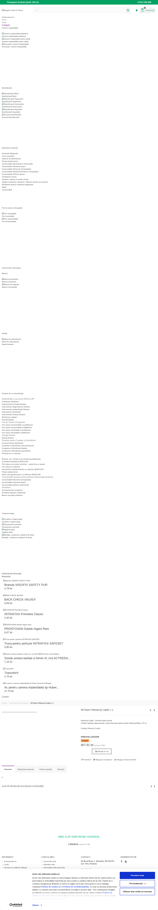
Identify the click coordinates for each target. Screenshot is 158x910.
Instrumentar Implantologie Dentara (16, 409)
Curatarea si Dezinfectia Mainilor (14, 448)
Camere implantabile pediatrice (14, 36)
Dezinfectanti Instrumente (12, 107)
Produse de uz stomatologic (13, 393)
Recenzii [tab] (61, 769)
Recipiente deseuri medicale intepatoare (17, 185)
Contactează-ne (10, 861)
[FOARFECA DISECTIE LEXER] (154, 710)
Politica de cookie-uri (56, 899)
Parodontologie (8, 420)
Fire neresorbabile (9, 221)
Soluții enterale (7, 344)
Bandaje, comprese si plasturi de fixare (17, 537)
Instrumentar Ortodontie (11, 412)
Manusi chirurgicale (9, 287)
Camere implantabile (10, 28)
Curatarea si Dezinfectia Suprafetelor (16, 451)
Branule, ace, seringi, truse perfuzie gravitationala (21, 459)
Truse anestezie (8, 156)
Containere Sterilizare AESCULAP (15, 462)
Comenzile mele (50, 861)
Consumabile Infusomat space (14, 166)
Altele (4, 187)
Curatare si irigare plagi (11, 522)
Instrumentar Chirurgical (11, 268)
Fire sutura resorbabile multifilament (16, 433)
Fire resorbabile (8, 216)
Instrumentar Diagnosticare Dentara (16, 407)
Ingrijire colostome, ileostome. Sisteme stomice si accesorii (25, 182)
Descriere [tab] (8, 769)
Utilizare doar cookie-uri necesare (137, 891)
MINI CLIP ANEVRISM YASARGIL (79, 836)
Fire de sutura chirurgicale (12, 208)
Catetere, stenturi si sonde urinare (15, 179)
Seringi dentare (8, 438)
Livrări (6, 864)
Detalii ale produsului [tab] (26, 769)
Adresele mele (49, 864)
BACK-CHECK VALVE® (20, 599)
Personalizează (136, 883)
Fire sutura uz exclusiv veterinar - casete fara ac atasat (23, 464)
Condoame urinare (9, 177)
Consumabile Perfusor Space (13, 174)
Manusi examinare (9, 282)
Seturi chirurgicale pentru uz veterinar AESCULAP (21, 474)
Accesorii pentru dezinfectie (12, 443)
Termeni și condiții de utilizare (15, 868)
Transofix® (11, 672)
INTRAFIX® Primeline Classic (23, 614)
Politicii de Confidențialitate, (76, 887)
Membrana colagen (9, 417)
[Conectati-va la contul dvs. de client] (137, 10)
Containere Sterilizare (10, 402)
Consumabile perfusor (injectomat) (15, 485)
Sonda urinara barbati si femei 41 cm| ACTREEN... (37, 658)
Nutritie (4, 333)
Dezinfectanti (7, 88)
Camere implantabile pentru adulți (15, 41)
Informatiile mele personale (54, 868)
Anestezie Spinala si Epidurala (13, 493)
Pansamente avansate (10, 527)
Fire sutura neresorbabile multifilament (17, 427)
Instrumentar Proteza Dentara (13, 414)
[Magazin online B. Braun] (15, 10)
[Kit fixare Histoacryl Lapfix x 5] (150, 710)
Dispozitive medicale (10, 148)
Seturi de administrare (10, 342)
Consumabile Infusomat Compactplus (16, 480)
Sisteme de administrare (11, 159)
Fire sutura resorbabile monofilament (16, 430)
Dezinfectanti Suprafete (11, 112)
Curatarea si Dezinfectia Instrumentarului (18, 446)
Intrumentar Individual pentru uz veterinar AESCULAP (23, 469)
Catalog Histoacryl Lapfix (90, 728)
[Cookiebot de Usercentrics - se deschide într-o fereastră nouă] (16, 905)
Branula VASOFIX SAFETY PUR (25, 584)
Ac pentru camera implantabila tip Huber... (31, 687)
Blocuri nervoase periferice (12, 495)
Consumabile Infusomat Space (14, 482)
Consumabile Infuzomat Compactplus (16, 169)
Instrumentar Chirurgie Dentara (14, 404)
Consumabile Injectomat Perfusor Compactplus (20, 172)
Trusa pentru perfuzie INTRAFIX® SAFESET (33, 643)
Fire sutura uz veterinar (11, 467)
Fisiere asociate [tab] (46, 769)
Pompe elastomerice (10, 161)
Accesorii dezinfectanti (10, 117)
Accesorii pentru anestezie (12, 490)
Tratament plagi (8, 513)
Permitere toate (137, 875)
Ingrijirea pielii (7, 532)
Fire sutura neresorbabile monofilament (17, 425)
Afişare (35, 905)
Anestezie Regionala (10, 153)
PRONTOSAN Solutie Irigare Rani (26, 628)
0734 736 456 (144, 2)
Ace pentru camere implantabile (14, 47)
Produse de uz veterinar (11, 453)
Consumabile (7, 190)
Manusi (5, 273)
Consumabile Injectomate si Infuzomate (17, 164)
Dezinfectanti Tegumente (11, 101)
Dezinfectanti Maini (9, 96)
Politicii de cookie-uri (51, 887)
